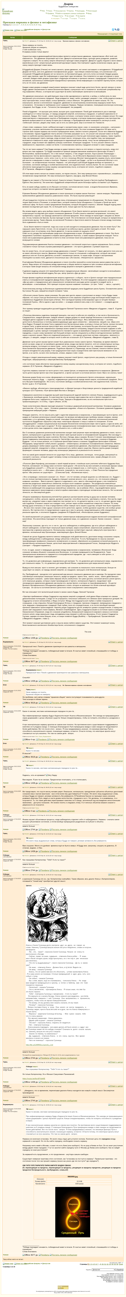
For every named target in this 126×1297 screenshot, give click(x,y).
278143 (26, 707)
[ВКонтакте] (118, 29)
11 (25, 24)
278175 (26, 1105)
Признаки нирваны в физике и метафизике (30, 22)
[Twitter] (113, 29)
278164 (26, 1086)
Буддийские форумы (32, 29)
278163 (26, 1062)
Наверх (5, 638)
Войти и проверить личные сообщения (71, 13)
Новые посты (58, 16)
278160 (26, 834)
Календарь (81, 11)
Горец (37, 658)
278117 (26, 665)
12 (27, 24)
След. (39, 24)
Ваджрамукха (47, 736)
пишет (39, 670)
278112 (26, 642)
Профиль (50, 13)
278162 (26, 874)
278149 (26, 761)
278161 (26, 855)
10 (23, 24)
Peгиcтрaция (92, 11)
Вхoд (89, 13)
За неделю (81, 16)
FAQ (43, 11)
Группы (71, 11)
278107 (26, 41)
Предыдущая (102, 34)
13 (30, 24)
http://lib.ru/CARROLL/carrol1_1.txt (39, 1045)
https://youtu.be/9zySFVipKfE (34, 1079)
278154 (26, 815)
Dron (36, 635)
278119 (26, 685)
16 (36, 24)
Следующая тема (115, 34)
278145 (26, 744)
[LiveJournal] (115, 29)
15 (34, 24)
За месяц (82, 18)
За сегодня (70, 16)
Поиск (50, 11)
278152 (26, 787)
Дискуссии (46, 29)
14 (32, 24)
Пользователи (60, 11)
